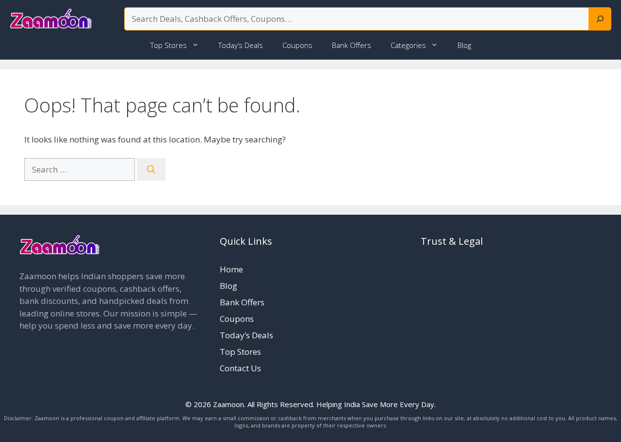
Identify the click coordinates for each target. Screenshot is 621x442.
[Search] (600, 19)
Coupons (297, 45)
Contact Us (240, 368)
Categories (408, 45)
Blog (464, 45)
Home (231, 269)
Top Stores (168, 45)
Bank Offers (351, 45)
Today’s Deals (240, 45)
